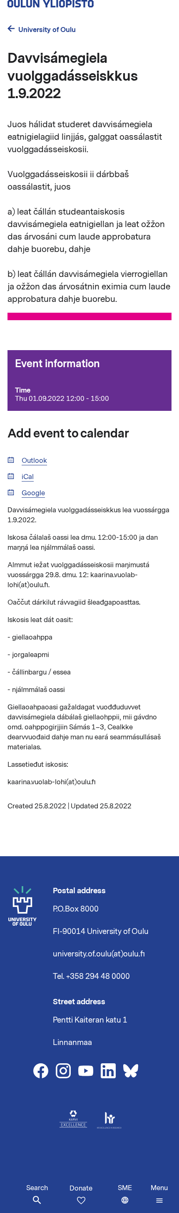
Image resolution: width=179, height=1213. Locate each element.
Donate (81, 1188)
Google (33, 493)
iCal (28, 477)
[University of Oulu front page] (77, 5)
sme (132, 1198)
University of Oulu (47, 30)
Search (37, 1188)
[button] (159, 1194)
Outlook (34, 461)
